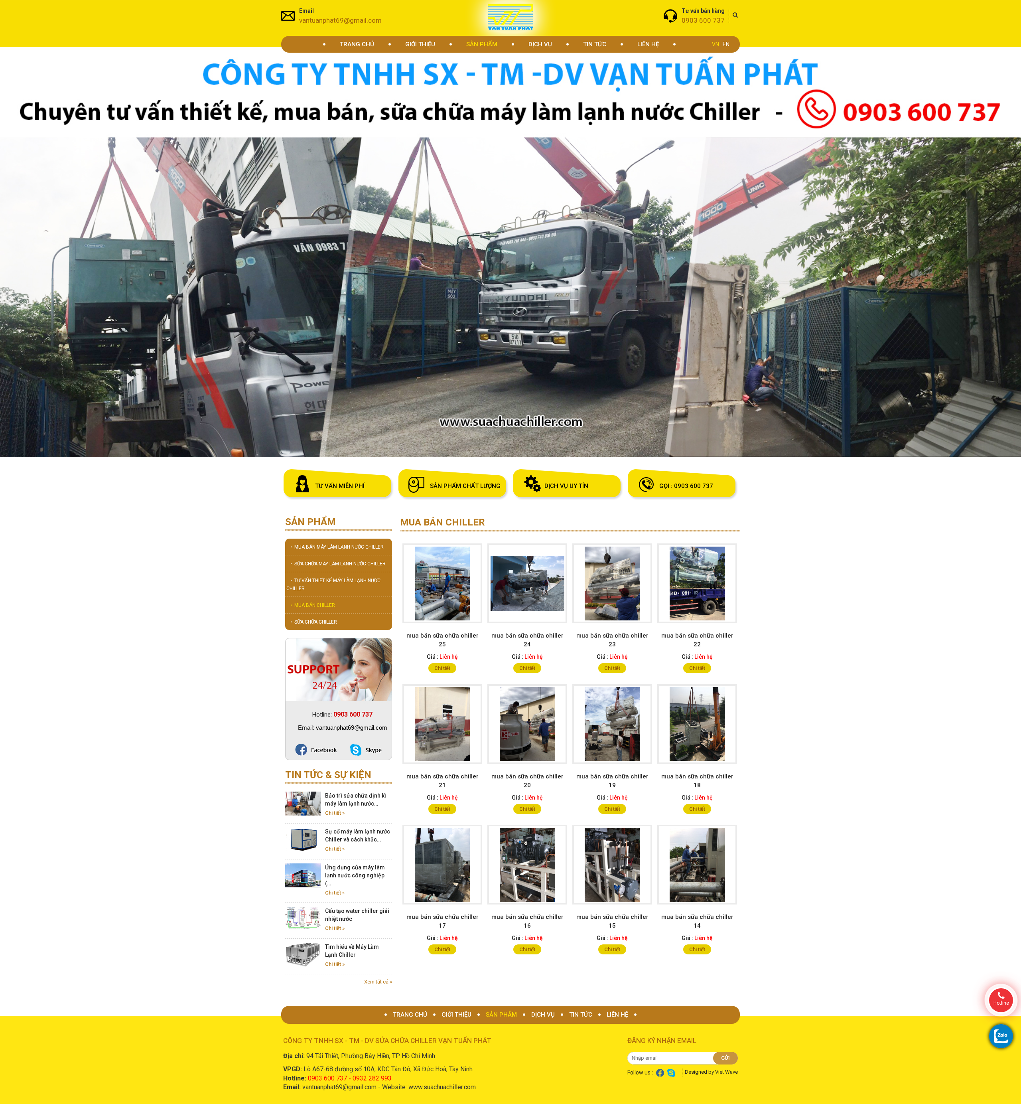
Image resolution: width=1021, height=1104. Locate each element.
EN (726, 44)
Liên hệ (648, 44)
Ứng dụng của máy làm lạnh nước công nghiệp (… (355, 875)
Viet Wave (726, 1072)
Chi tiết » (335, 813)
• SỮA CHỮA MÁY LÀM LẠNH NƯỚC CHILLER (338, 564)
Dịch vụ (540, 44)
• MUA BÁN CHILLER (312, 605)
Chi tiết (442, 668)
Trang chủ (357, 44)
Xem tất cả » (378, 982)
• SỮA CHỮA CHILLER (313, 622)
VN (715, 44)
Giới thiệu (420, 44)
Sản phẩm (481, 44)
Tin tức (594, 44)
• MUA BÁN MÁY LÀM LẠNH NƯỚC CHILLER (337, 547)
